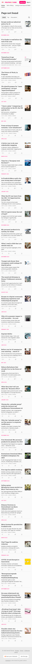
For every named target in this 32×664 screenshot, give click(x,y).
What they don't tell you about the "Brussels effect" (10, 388)
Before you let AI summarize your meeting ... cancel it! (11, 350)
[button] (3, 5)
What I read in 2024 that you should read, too (11, 244)
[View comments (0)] (9, 32)
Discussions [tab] (14, 17)
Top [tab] (8, 17)
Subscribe (22, 2)
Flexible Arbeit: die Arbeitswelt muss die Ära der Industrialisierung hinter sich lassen (11, 631)
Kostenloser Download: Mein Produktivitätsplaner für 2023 (11, 456)
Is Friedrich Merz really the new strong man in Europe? (11, 179)
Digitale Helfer (6, 334)
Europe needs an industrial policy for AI (11, 23)
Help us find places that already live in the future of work (11, 369)
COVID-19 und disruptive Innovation (10, 561)
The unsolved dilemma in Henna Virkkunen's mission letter (11, 279)
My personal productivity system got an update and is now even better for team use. (11, 234)
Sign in (28, 2)
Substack (7, 660)
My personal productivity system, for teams (10, 230)
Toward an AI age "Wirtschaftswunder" (9, 58)
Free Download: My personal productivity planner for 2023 (12, 441)
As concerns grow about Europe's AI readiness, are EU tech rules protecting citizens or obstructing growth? (11, 303)
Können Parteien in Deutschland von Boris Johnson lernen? (9, 507)
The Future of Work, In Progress (9, 73)
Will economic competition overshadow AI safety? (8, 113)
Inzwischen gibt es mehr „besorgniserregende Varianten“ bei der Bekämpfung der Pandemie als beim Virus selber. (11, 580)
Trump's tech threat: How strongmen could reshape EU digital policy (11, 263)
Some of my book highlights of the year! (11, 248)
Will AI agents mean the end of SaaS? (11, 213)
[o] (27, 231)
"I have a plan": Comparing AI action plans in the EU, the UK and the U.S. (12, 108)
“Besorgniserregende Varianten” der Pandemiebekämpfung (9, 576)
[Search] (29, 17)
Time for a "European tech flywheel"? (10, 162)
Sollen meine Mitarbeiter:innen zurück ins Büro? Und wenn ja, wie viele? (11, 487)
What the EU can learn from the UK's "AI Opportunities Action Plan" (11, 198)
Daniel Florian (9, 29)
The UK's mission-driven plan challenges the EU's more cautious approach (11, 203)
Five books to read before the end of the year (11, 40)
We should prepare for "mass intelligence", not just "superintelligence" (11, 88)
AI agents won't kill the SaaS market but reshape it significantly (11, 217)
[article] (16, 27)
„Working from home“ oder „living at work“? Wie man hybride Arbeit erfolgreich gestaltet (11, 611)
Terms (21, 650)
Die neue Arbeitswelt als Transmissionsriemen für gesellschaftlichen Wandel (11, 595)
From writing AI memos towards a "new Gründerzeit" (11, 127)
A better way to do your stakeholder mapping (9, 144)
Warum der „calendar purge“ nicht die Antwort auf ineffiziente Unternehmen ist (12, 406)
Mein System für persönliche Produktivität (11, 525)
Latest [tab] (4, 17)
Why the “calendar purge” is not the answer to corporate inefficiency (11, 422)
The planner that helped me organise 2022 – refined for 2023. (11, 444)
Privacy (17, 650)
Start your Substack (11, 656)
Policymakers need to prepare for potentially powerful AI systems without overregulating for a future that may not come (11, 93)
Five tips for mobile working (11, 470)
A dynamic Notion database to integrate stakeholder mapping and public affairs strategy (11, 148)
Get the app (24, 656)
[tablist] (9, 17)
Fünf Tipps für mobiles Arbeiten (9, 543)
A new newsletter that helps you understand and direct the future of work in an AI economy (11, 77)
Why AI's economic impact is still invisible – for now (11, 317)
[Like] (2, 136)
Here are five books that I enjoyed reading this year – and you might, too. (11, 44)
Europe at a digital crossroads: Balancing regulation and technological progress (12, 299)
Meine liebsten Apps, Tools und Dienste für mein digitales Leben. (10, 336)
